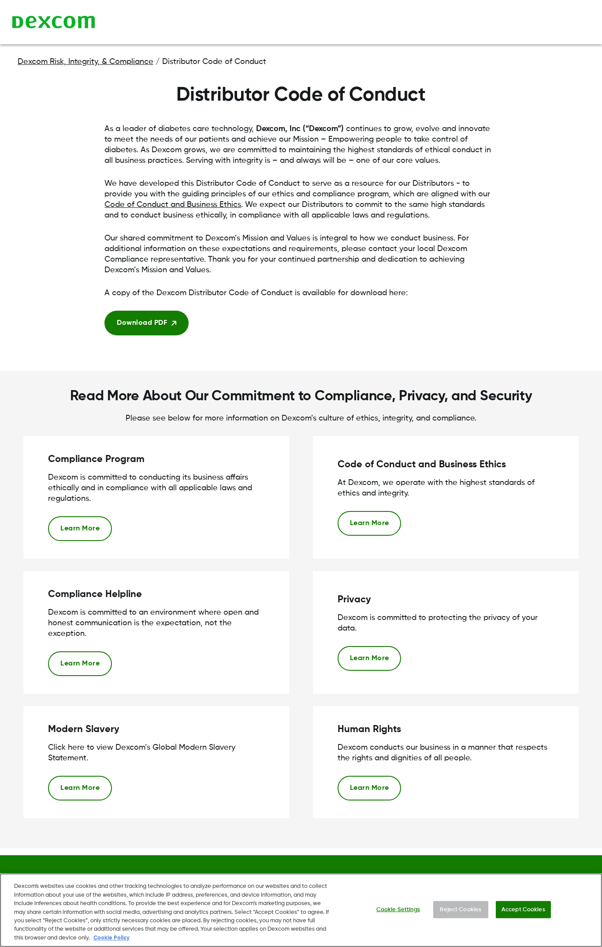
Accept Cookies (523, 909)
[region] (301, 910)
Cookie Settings (398, 909)
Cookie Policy (111, 938)
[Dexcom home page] (53, 22)
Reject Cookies (460, 909)
